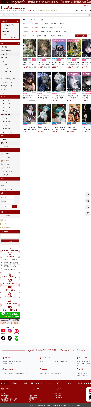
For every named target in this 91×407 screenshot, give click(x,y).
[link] (25, 20)
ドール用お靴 (78, 383)
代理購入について (34, 397)
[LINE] (16, 339)
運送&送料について (34, 399)
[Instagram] (10, 331)
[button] (10, 43)
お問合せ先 (32, 393)
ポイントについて (34, 395)
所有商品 (32, 20)
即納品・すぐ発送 (28, 383)
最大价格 (3, 201)
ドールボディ (48, 383)
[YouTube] (3, 331)
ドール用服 (68, 383)
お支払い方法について (35, 401)
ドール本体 (39, 383)
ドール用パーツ (59, 383)
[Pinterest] (16, 331)
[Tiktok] (3, 339)
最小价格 (3, 197)
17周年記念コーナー (17, 383)
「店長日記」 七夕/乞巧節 (9, 260)
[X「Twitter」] (10, 339)
